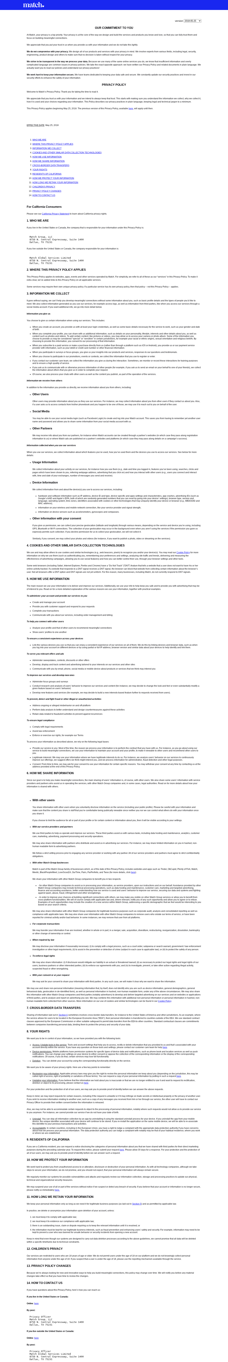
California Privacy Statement (55, 214)
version (179, 20)
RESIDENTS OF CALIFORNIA (46, 174)
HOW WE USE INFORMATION (47, 157)
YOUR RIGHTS (39, 169)
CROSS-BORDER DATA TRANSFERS (50, 165)
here (131, 108)
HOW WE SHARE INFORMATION (48, 161)
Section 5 (136, 1204)
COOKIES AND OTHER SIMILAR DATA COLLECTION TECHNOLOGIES (67, 152)
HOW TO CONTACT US (43, 195)
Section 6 (63, 1015)
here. (57, 1190)
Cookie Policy (183, 552)
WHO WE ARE (39, 140)
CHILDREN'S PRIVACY (43, 187)
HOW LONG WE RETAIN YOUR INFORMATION (55, 182)
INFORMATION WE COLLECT (46, 148)
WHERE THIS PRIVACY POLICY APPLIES (52, 144)
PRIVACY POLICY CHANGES (46, 191)
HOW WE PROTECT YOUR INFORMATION (53, 178)
